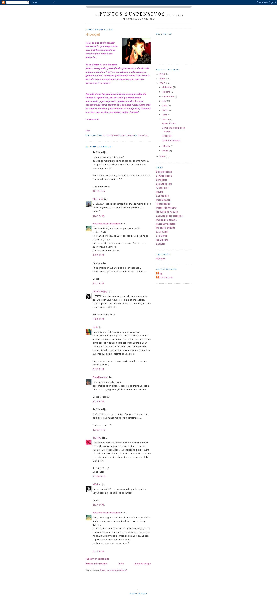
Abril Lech (98, 199)
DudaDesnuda (100, 377)
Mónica (96, 484)
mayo (165, 110)
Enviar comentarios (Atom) (113, 570)
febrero (166, 146)
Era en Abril (162, 231)
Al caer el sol (162, 187)
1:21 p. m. (99, 283)
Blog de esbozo (164, 171)
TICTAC (97, 437)
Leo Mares (161, 235)
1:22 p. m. (99, 255)
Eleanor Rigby (100, 291)
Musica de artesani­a (166, 219)
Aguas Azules (169, 123)
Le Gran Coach (164, 175)
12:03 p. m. (100, 429)
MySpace (161, 258)
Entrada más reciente (96, 563)
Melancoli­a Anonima (166, 207)
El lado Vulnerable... (172, 140)
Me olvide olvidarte (165, 227)
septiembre (168, 96)
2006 (162, 156)
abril (164, 114)
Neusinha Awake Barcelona (107, 223)
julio (164, 101)
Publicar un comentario (97, 559)
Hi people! (167, 136)
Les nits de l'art (164, 183)
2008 (162, 78)
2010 (162, 74)
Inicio (121, 563)
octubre (166, 92)
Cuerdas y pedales (165, 223)
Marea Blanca (163, 199)
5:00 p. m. (99, 319)
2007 (162, 83)
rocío (95, 327)
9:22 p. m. (99, 369)
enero (165, 150)
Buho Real (161, 179)
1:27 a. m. (99, 215)
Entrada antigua (143, 563)
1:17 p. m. (99, 504)
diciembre (167, 87)
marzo (165, 119)
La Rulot (160, 243)
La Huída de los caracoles (169, 215)
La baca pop (162, 195)
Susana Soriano (165, 277)
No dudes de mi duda (167, 211)
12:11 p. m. (99, 191)
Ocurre (159, 191)
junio (165, 105)
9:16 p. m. (99, 401)
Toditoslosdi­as (163, 203)
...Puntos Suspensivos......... (138, 14)
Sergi (159, 273)
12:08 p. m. (100, 476)
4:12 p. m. (99, 551)
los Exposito (162, 239)
